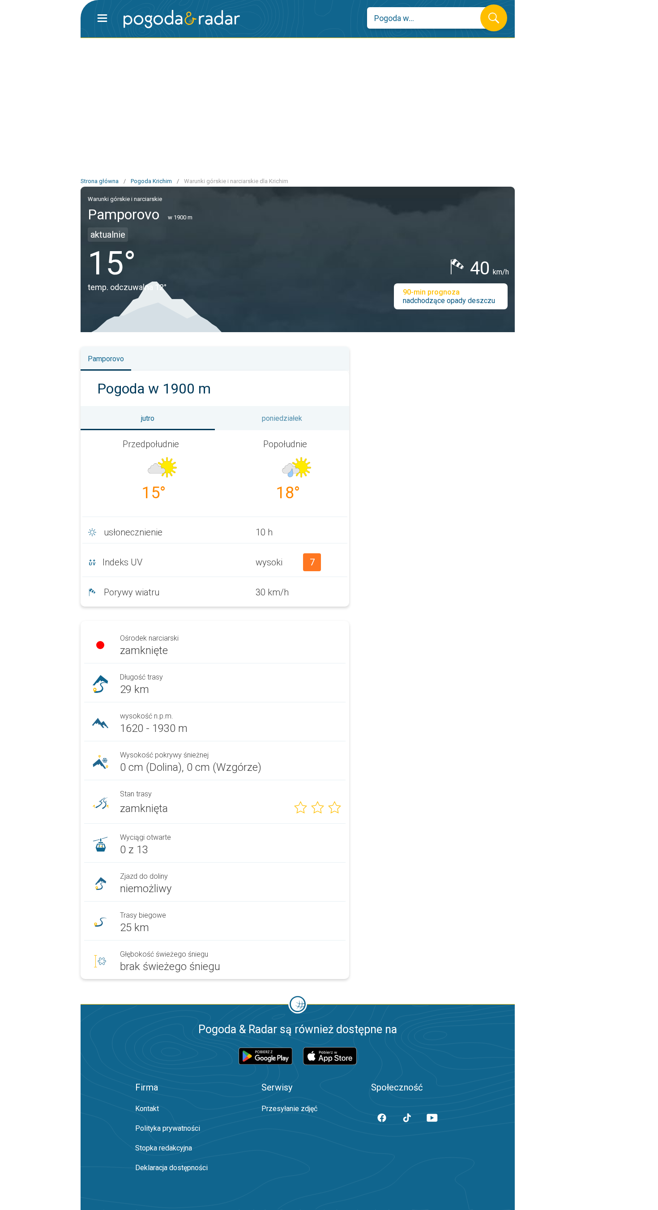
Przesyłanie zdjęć (289, 1108)
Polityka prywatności (167, 1128)
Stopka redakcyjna (163, 1148)
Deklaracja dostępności (171, 1167)
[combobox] (430, 18)
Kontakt (147, 1108)
